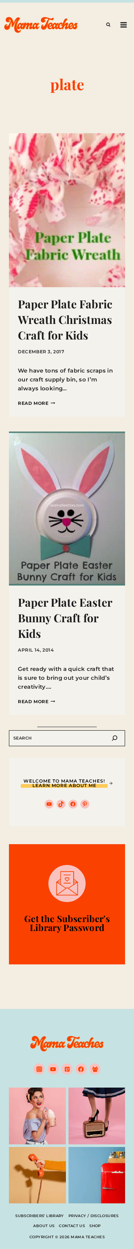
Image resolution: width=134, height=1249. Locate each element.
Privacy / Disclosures (93, 1215)
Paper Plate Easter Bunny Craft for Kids (65, 618)
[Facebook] (81, 1069)
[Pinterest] (67, 1069)
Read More (36, 403)
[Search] (114, 738)
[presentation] (67, 210)
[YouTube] (53, 1069)
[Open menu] (123, 24)
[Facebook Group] (94, 1069)
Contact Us (72, 1225)
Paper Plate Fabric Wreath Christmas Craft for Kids (65, 319)
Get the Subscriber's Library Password (67, 922)
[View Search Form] (108, 24)
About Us (43, 1225)
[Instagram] (39, 1069)
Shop (95, 1225)
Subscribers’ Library (39, 1215)
